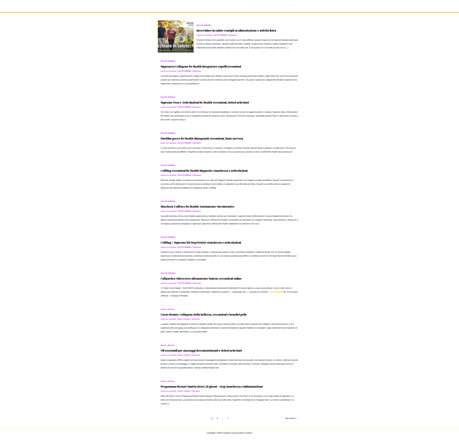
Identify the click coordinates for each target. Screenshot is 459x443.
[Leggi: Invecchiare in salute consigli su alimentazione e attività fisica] (176, 36)
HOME (244, 6)
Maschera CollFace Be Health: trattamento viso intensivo (197, 206)
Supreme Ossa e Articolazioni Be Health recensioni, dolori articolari (205, 102)
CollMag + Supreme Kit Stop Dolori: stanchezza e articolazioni (201, 242)
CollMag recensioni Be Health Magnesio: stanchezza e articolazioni (204, 171)
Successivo (291, 418)
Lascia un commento (204, 35)
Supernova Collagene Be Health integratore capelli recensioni (201, 66)
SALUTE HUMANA (204, 25)
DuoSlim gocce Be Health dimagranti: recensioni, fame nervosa (202, 138)
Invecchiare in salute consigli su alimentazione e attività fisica (236, 30)
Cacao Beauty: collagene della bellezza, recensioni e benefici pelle (204, 314)
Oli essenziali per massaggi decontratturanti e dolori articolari (201, 350)
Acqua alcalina (257, 6)
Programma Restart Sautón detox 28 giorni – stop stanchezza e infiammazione (212, 386)
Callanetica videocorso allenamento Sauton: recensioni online (201, 278)
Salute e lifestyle (274, 6)
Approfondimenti (292, 6)
